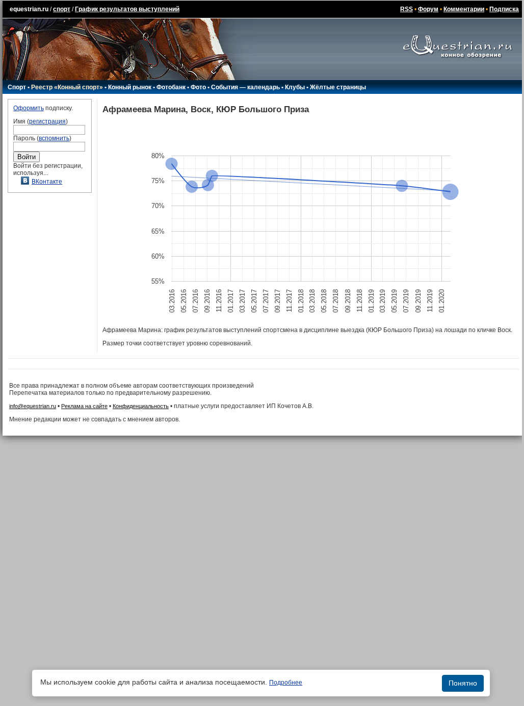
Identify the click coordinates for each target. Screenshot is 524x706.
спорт (61, 9)
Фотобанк (171, 87)
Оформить (28, 108)
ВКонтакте (47, 181)
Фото (198, 87)
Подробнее (285, 682)
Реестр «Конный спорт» (67, 87)
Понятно (463, 683)
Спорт (17, 87)
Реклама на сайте (84, 406)
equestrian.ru (29, 9)
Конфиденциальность (141, 406)
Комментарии (463, 9)
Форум (428, 9)
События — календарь (245, 87)
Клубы (295, 87)
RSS (406, 9)
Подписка (504, 9)
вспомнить (54, 138)
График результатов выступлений (127, 9)
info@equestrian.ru (32, 406)
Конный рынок (129, 87)
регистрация (47, 121)
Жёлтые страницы (338, 87)
